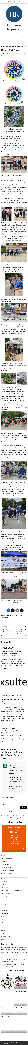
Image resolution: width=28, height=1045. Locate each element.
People (3, 697)
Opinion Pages (4, 913)
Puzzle (2, 922)
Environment (4, 879)
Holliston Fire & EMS (6, 893)
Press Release (4, 655)
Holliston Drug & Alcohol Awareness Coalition (12, 890)
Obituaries (3, 907)
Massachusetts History (6, 902)
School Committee (5, 928)
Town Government (5, 939)
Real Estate (3, 925)
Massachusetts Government (7, 899)
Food (2, 884)
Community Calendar (13, 615)
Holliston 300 (4, 887)
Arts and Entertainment (9, 694)
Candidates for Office (6, 864)
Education (19, 695)
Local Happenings (6, 648)
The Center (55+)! (5, 936)
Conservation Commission (7, 870)
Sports (2, 933)
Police (2, 919)
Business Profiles (5, 861)
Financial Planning (5, 881)
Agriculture (3, 855)
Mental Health (4, 904)
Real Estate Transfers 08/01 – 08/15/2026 (11, 957)
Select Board (4, 930)
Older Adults (4, 910)
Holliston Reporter (14, 27)
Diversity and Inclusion (6, 873)
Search (3, 804)
